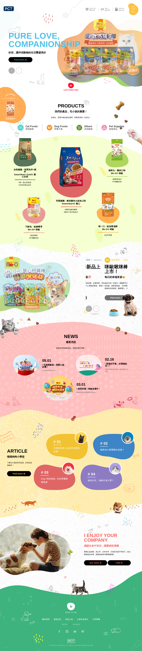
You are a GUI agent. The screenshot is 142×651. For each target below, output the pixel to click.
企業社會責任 (82, 619)
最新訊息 (57, 619)
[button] (12, 71)
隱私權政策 (76, 624)
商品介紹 (69, 619)
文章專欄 (96, 619)
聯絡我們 (65, 624)
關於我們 (46, 619)
